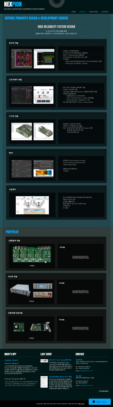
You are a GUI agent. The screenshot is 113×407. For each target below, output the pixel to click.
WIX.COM (81, 403)
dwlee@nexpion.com (86, 370)
